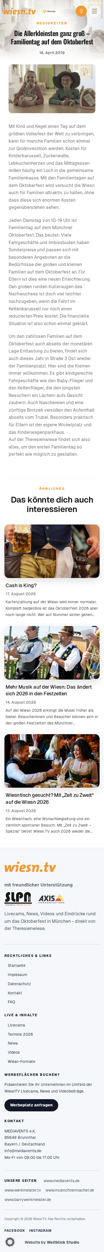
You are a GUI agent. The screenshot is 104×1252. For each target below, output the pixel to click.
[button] (10, 1242)
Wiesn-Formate (21, 1061)
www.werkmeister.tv (22, 1190)
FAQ (11, 1002)
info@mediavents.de (22, 1151)
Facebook (14, 1231)
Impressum (17, 974)
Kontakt (15, 993)
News (13, 1043)
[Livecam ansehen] (81, 11)
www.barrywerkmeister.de (27, 1199)
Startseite (17, 965)
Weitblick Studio (63, 1242)
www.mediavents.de (62, 1180)
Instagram (40, 1231)
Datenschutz (19, 984)
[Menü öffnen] (94, 11)
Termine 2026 (20, 1034)
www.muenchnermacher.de (69, 1190)
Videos (14, 1052)
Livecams (16, 1025)
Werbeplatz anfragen (31, 1105)
